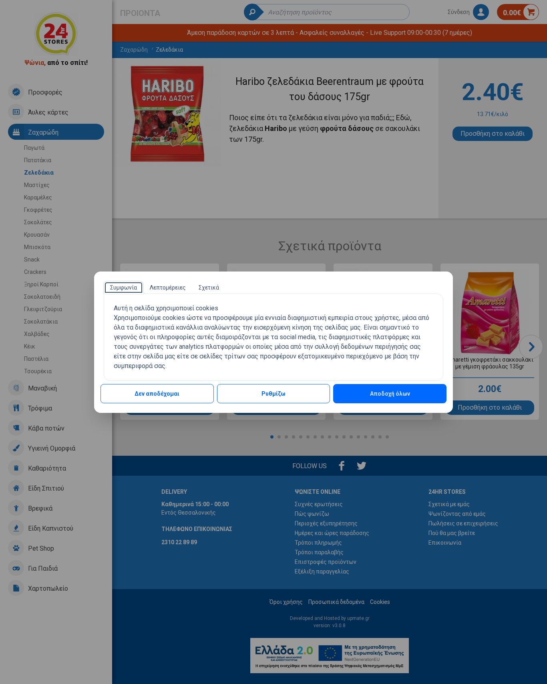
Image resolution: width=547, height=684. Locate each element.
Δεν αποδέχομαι (157, 393)
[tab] (123, 287)
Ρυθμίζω (273, 393)
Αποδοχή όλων (390, 393)
